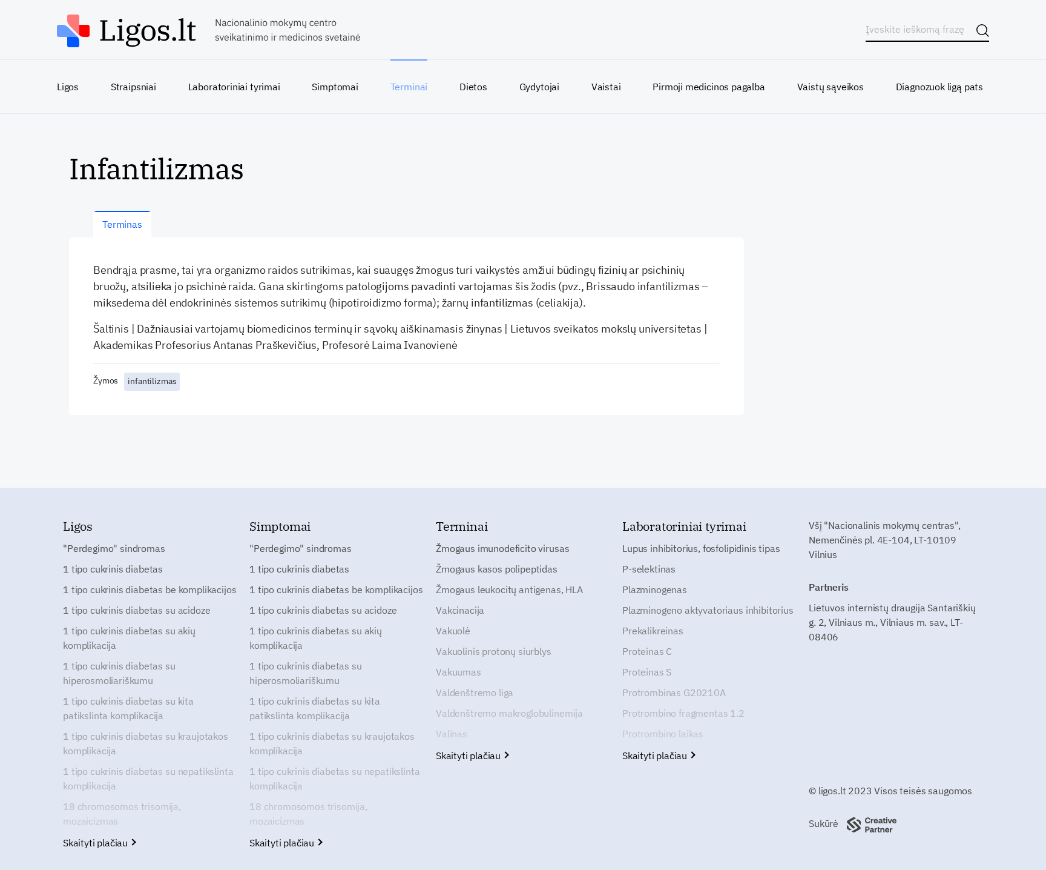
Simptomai (335, 87)
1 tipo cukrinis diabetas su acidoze (136, 610)
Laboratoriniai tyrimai (234, 87)
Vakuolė (453, 631)
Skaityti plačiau (96, 843)
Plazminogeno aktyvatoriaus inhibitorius (708, 610)
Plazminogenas (654, 589)
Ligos (68, 87)
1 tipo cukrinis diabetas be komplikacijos (149, 589)
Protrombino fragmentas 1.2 (683, 713)
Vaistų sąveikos (830, 87)
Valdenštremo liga (474, 692)
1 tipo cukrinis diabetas (113, 569)
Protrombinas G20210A (674, 692)
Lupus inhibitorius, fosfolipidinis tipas (701, 548)
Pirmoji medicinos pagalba (709, 87)
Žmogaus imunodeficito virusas (502, 548)
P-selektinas (649, 569)
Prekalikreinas (652, 631)
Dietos (473, 87)
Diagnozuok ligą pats (939, 87)
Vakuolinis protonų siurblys (493, 651)
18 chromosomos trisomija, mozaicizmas (122, 813)
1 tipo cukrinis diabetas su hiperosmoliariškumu (119, 673)
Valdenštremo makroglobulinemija (509, 713)
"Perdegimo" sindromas (114, 548)
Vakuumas (458, 672)
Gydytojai (539, 87)
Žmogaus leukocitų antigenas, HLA (509, 589)
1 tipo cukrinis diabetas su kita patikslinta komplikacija (128, 708)
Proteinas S (646, 672)
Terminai (409, 87)
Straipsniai (133, 87)
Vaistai (606, 87)
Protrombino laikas (662, 734)
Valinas (451, 734)
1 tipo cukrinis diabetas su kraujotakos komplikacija (145, 743)
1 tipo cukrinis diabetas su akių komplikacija (129, 638)
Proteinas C (647, 651)
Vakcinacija (460, 610)
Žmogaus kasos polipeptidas (497, 569)
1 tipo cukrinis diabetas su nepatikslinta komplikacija (148, 778)
